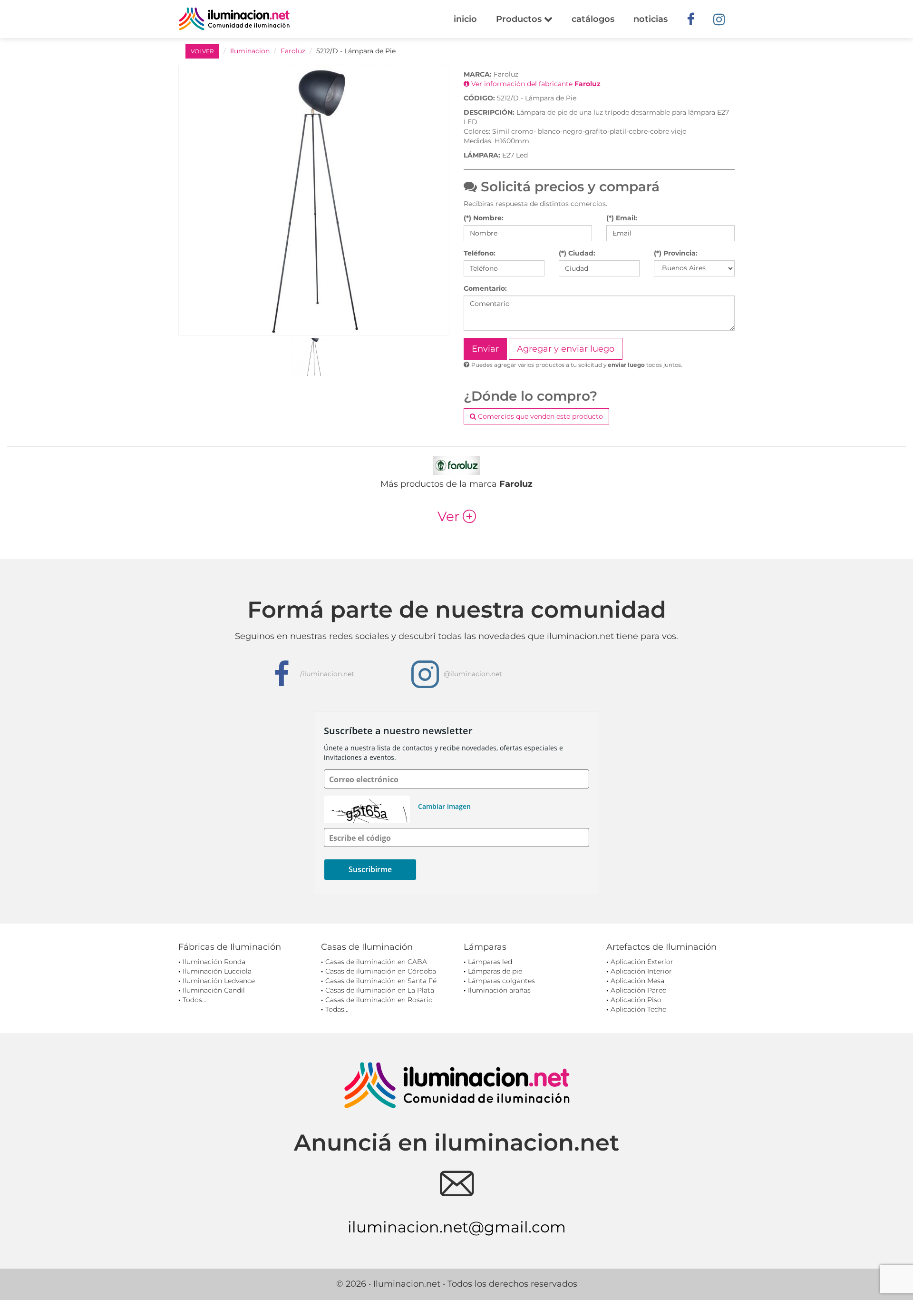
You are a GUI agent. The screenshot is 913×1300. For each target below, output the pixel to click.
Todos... (194, 999)
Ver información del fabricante (535, 83)
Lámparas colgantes (501, 980)
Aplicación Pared (639, 990)
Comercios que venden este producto (539, 416)
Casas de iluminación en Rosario (379, 999)
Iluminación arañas (499, 990)
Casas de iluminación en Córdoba (380, 971)
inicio (465, 19)
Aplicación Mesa (637, 980)
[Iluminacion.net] (234, 19)
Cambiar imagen (444, 806)
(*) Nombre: (484, 218)
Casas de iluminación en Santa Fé (381, 980)
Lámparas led (490, 961)
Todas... (337, 1009)
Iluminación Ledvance (219, 980)
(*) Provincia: (676, 253)
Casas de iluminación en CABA (376, 961)
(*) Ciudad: (577, 253)
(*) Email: (621, 218)
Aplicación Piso (636, 999)
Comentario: (485, 288)
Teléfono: (479, 253)
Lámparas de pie (495, 971)
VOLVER (202, 51)
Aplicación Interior (641, 971)
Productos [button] (520, 19)
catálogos (593, 19)
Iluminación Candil (214, 990)
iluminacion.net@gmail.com (457, 1227)
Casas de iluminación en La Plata (379, 990)
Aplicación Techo (639, 1009)
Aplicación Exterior (642, 961)
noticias (650, 19)
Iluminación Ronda (214, 961)
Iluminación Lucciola (217, 971)
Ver (456, 516)
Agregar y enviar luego (565, 349)
